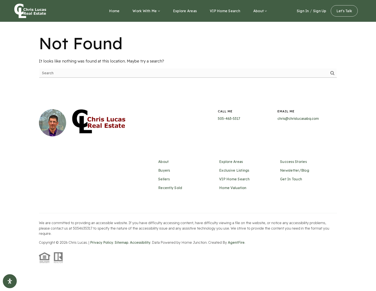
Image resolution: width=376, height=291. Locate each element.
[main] (188, 55)
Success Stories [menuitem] (293, 161)
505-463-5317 (229, 118)
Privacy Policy (101, 242)
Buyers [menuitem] (164, 170)
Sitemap (121, 242)
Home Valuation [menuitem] (233, 188)
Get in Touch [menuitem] (291, 179)
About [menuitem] (259, 11)
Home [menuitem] (114, 11)
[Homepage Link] (30, 10)
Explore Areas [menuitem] (185, 11)
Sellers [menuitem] (164, 179)
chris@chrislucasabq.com (298, 118)
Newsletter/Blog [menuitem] (294, 170)
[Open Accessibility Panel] (9, 281)
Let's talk (344, 11)
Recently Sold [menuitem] (170, 188)
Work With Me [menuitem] (145, 11)
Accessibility (140, 242)
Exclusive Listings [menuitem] (234, 170)
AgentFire (236, 242)
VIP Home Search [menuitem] (225, 11)
